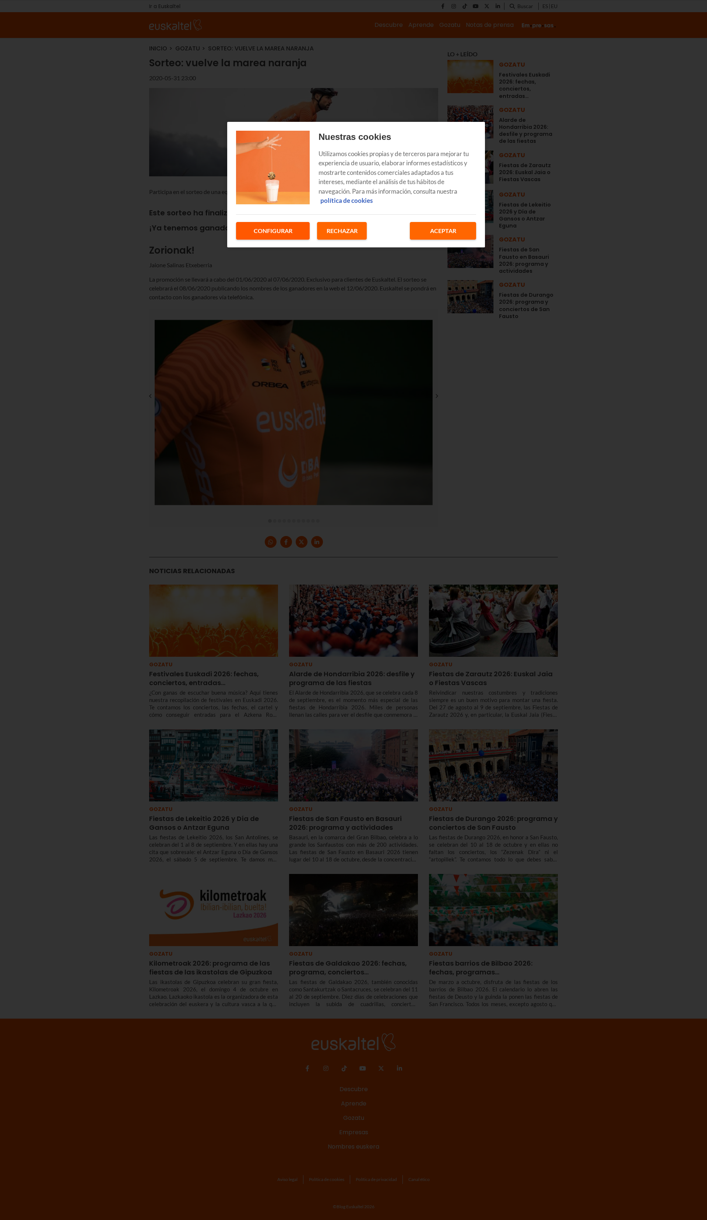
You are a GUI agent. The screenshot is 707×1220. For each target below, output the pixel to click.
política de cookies (346, 200)
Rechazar (342, 230)
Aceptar (443, 230)
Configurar (273, 230)
